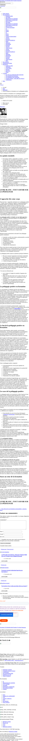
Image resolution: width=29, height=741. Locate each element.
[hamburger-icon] (0, 11)
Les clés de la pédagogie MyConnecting (14, 74)
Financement (10, 549)
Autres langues (9, 48)
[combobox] (6, 3)
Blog (4, 81)
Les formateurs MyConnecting (12, 77)
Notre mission (6, 13)
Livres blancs (9, 68)
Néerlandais (8, 44)
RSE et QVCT (9, 21)
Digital (7, 31)
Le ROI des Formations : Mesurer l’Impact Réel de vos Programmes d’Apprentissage (14, 555)
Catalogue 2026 (9, 65)
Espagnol (8, 39)
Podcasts (8, 69)
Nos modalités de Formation (12, 76)
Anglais (7, 37)
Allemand (8, 42)
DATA (7, 30)
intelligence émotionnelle (8, 414)
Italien (7, 41)
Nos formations (6, 14)
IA (6, 28)
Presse (7, 72)
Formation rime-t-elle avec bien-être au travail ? (14, 586)
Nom (1, 531)
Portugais (8, 45)
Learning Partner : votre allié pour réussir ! (15, 78)
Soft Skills (8, 17)
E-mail (2, 534)
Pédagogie (5, 90)
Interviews (8, 70)
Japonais (7, 46)
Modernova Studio (13, 731)
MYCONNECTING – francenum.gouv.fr (14, 660)
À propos (5, 73)
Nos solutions (6, 62)
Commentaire (3, 519)
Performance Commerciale (11, 20)
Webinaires (8, 67)
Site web (2, 536)
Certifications (9, 79)
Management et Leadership (12, 18)
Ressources (5, 64)
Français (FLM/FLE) (10, 40)
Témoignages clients (7, 63)
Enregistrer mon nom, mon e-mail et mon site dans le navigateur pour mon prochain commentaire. (12, 540)
